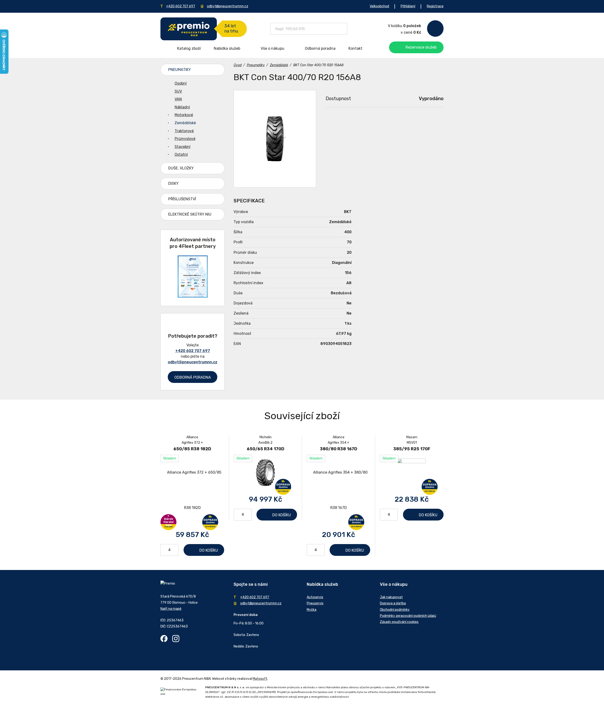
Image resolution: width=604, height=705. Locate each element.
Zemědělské (185, 123)
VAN (178, 99)
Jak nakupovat (391, 597)
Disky (173, 183)
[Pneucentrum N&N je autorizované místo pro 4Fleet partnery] (193, 296)
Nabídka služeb (227, 48)
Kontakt (355, 48)
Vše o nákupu (272, 48)
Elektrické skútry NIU (189, 214)
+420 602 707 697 (180, 6)
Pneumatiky (179, 69)
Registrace (435, 6)
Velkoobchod (379, 6)
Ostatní (181, 154)
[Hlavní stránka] (188, 28)
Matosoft (260, 679)
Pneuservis (315, 603)
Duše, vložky (181, 168)
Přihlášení (408, 6)
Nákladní (182, 107)
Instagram (175, 638)
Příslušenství (182, 199)
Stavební (182, 146)
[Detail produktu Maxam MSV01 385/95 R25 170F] (412, 472)
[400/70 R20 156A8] (275, 138)
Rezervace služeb (421, 47)
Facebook (164, 638)
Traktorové (184, 131)
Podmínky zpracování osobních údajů (408, 616)
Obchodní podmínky (395, 610)
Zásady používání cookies (399, 622)
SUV (178, 91)
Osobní (181, 83)
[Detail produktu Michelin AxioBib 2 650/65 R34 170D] (265, 472)
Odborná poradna (320, 48)
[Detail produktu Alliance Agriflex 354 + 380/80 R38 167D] (338, 490)
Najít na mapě (170, 609)
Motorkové (184, 115)
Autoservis (315, 597)
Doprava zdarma (210, 522)
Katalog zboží (189, 48)
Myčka (311, 610)
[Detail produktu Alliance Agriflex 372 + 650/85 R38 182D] (192, 490)
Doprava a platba (393, 603)
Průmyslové (185, 138)
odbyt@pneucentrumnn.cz (227, 6)
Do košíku (208, 550)
